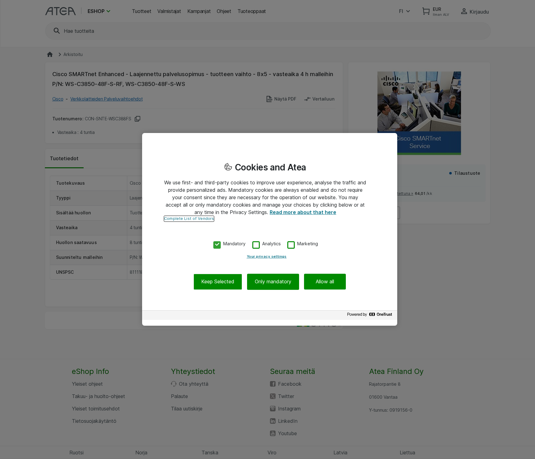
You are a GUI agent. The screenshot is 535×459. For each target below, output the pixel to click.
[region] (269, 229)
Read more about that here (303, 212)
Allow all (325, 282)
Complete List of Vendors (189, 218)
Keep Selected (217, 282)
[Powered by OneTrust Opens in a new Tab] (370, 316)
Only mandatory (273, 282)
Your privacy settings (267, 257)
